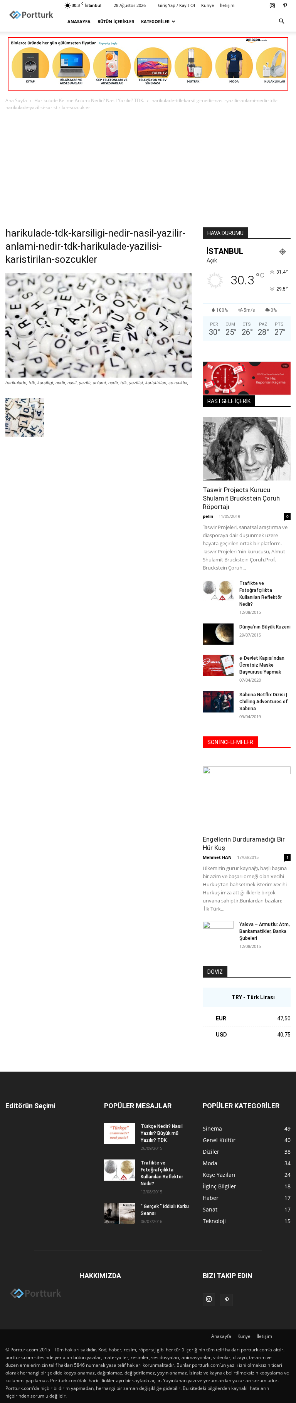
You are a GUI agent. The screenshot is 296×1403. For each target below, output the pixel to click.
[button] (281, 21)
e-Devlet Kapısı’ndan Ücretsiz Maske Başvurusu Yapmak (261, 665)
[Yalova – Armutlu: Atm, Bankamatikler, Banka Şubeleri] (218, 932)
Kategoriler (155, 21)
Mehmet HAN (217, 857)
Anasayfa (79, 21)
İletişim (227, 5)
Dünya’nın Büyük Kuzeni (265, 627)
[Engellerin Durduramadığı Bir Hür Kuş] (247, 798)
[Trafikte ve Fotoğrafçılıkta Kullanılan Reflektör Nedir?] (218, 590)
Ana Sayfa (16, 100)
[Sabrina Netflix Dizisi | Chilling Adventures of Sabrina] (218, 701)
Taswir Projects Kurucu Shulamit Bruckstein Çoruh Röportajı (241, 498)
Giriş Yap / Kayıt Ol (176, 5)
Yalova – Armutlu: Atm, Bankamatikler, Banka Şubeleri (264, 931)
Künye (207, 5)
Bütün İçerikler (116, 21)
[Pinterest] (285, 5)
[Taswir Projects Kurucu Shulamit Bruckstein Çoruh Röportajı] (247, 449)
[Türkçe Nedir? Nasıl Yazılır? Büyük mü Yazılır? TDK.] (119, 1133)
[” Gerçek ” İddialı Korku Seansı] (119, 1213)
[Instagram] (272, 5)
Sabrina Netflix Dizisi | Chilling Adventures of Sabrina (263, 701)
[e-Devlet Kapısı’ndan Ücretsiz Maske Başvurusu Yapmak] (218, 665)
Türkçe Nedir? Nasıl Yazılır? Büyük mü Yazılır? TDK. (162, 1133)
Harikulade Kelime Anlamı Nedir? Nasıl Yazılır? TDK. (89, 100)
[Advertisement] (148, 169)
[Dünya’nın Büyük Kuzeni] (218, 634)
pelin (208, 516)
